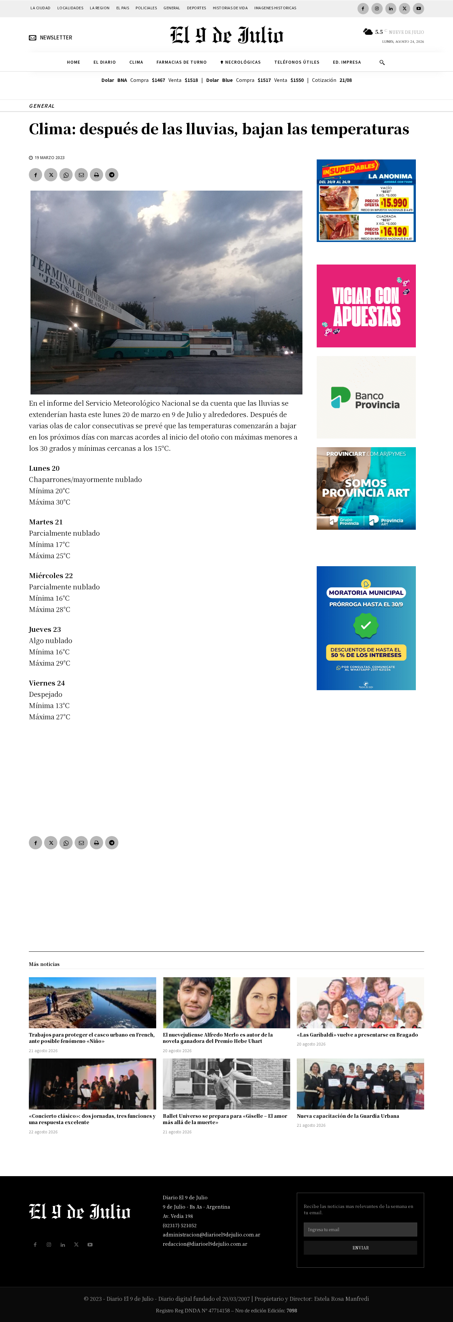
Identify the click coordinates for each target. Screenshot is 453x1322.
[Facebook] (363, 8)
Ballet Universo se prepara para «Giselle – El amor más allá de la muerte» (225, 1119)
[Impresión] (96, 174)
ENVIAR (361, 1247)
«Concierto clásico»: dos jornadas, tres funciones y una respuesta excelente (92, 1119)
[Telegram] (111, 174)
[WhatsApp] (66, 174)
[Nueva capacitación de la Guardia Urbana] (360, 1084)
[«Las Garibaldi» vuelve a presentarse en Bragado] (360, 1002)
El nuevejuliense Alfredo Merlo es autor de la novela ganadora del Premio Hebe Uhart (218, 1038)
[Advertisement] (165, 777)
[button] (382, 62)
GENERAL (42, 105)
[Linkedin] (391, 8)
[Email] (81, 174)
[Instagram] (377, 8)
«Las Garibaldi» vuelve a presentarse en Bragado (357, 1034)
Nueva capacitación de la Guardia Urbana (348, 1115)
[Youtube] (418, 8)
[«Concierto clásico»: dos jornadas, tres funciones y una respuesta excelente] (92, 1084)
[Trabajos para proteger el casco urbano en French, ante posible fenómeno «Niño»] (92, 1002)
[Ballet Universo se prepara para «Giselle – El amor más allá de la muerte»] (226, 1084)
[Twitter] (404, 8)
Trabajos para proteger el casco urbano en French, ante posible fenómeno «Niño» (92, 1038)
